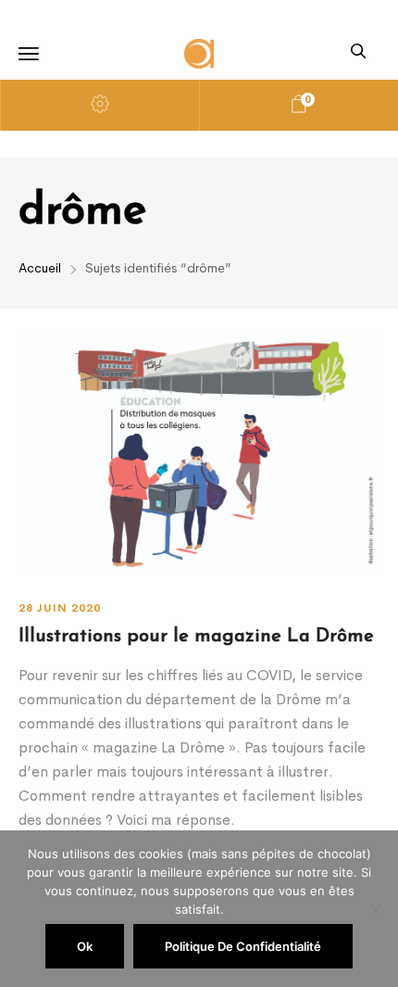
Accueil (40, 267)
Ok (85, 946)
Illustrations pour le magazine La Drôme (196, 636)
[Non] (375, 909)
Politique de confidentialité (243, 946)
